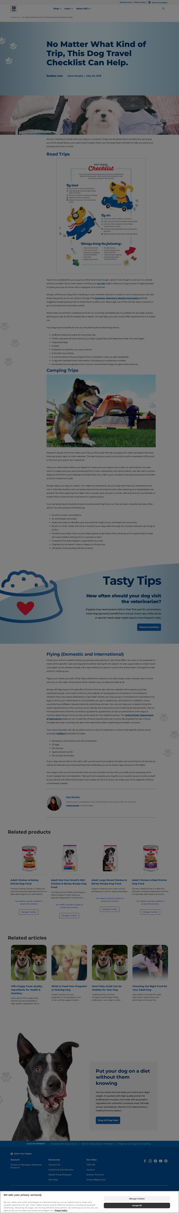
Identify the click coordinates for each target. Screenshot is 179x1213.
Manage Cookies (137, 1199)
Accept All (137, 1205)
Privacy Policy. (61, 1210)
